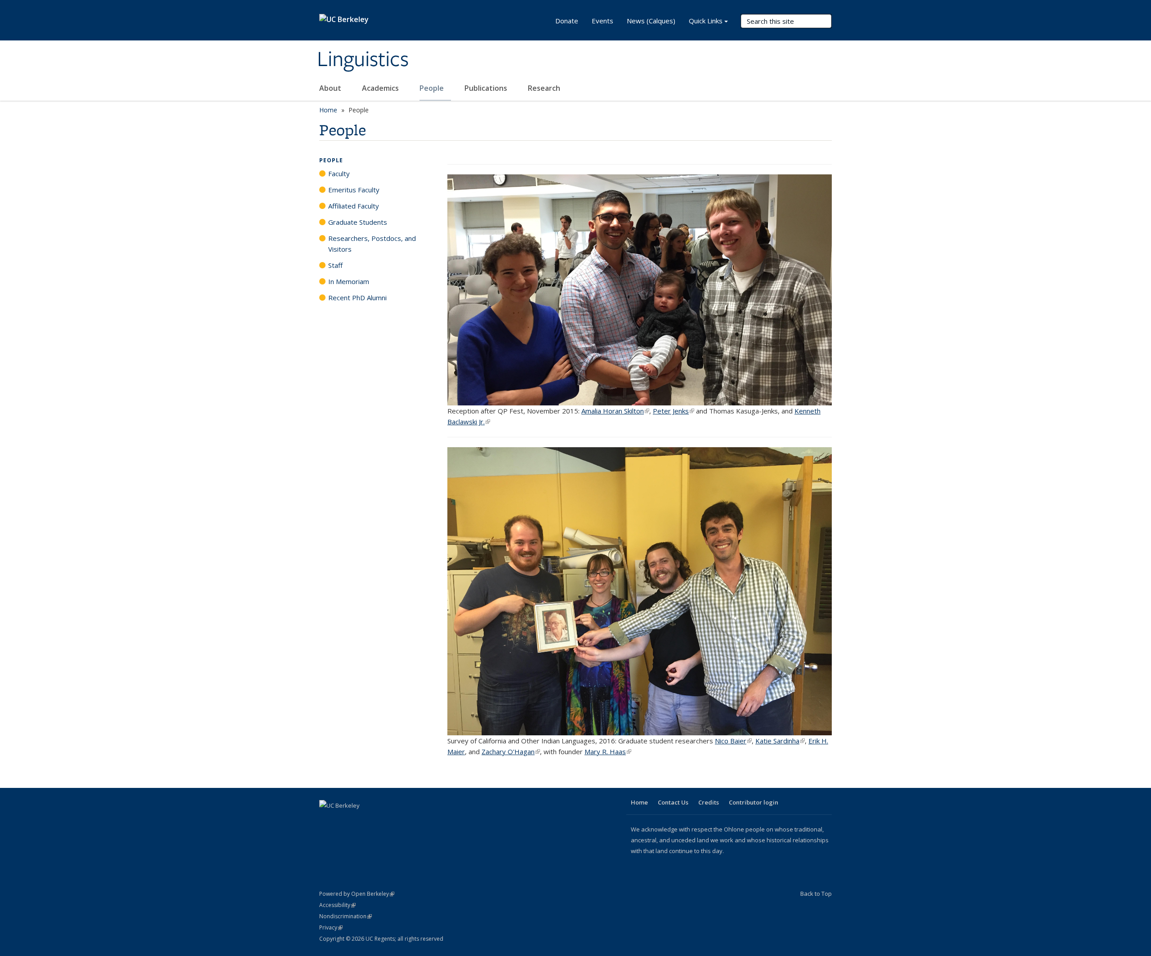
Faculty (339, 173)
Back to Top (816, 893)
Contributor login (753, 802)
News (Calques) (651, 20)
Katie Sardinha (780, 740)
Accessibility (337, 905)
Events (602, 20)
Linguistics (363, 59)
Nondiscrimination (345, 916)
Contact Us (673, 802)
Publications (486, 88)
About (331, 88)
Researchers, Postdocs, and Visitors (372, 243)
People (432, 88)
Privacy (331, 927)
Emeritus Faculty (353, 189)
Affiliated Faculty (353, 205)
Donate (566, 20)
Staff (335, 265)
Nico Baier (733, 740)
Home (328, 110)
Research (544, 88)
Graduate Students (357, 222)
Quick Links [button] (706, 20)
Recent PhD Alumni (357, 297)
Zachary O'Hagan (511, 751)
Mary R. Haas (607, 751)
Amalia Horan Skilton (615, 410)
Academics (381, 88)
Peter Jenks (673, 410)
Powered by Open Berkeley (356, 894)
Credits (708, 802)
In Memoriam (348, 281)
